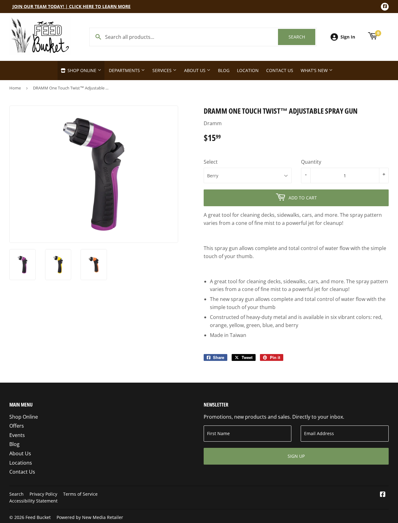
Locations (20, 462)
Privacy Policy (43, 494)
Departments (125, 70)
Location (248, 70)
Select (211, 161)
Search (302, 37)
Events (17, 435)
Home (15, 88)
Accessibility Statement (33, 501)
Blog (223, 70)
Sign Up (296, 456)
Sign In (347, 37)
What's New (315, 70)
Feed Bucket (38, 517)
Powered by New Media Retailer (90, 517)
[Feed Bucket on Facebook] (383, 494)
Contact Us (279, 70)
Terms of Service (80, 494)
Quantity (311, 161)
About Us (195, 70)
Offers (16, 425)
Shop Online (82, 70)
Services (162, 70)
